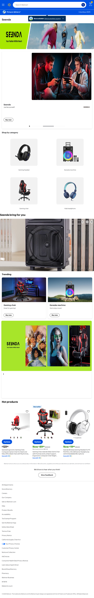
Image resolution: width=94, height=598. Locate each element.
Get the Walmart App (9, 523)
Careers (4, 493)
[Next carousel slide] (60, 126)
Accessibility (6, 514)
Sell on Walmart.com (9, 502)
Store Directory (7, 489)
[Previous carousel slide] (38, 126)
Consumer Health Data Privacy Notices (15, 561)
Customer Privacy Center (10, 548)
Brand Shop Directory (9, 569)
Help (3, 506)
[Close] (63, 18)
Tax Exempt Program (9, 518)
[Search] (83, 5)
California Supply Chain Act (11, 539)
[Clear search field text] (80, 5)
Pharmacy (5, 573)
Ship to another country (52, 18)
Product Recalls (7, 510)
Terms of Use (6, 531)
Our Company (6, 497)
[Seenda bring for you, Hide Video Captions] (82, 222)
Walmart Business (8, 577)
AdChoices (5, 556)
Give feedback (47, 475)
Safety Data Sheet (8, 527)
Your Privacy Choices (13, 544)
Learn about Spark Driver (10, 565)
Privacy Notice (7, 535)
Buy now (9, 315)
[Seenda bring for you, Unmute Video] (91, 222)
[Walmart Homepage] (9, 5)
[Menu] (4, 5)
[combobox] (49, 5)
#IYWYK (4, 582)
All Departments (7, 485)
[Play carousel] (29, 126)
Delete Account (7, 586)
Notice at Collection (8, 552)
